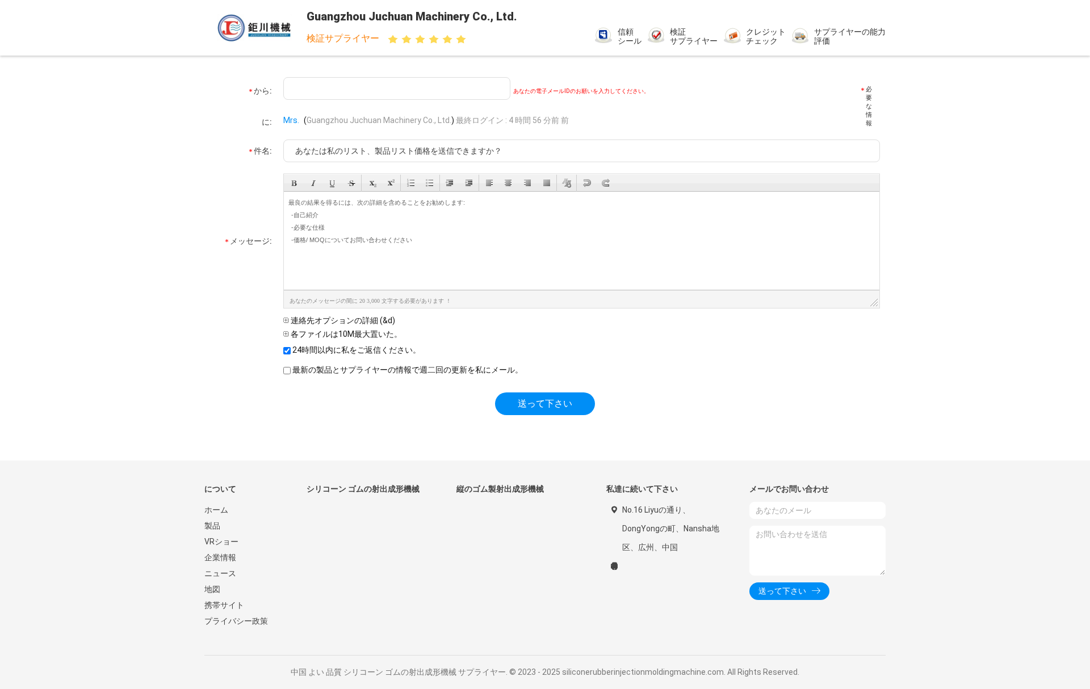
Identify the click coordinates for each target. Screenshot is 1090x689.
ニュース (220, 573)
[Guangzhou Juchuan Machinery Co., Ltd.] (254, 27)
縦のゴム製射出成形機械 (500, 488)
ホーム (216, 509)
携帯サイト (224, 605)
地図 (212, 589)
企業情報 (220, 557)
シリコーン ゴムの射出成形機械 (363, 488)
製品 (212, 525)
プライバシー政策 (236, 620)
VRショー (221, 541)
